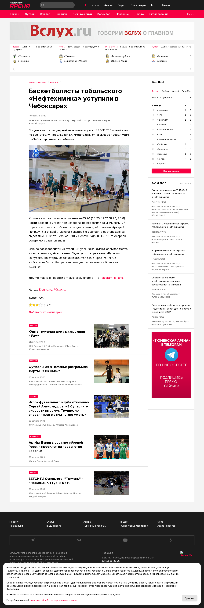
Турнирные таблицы (95, 525)
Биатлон (61, 14)
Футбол (45, 14)
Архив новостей (166, 525)
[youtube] (125, 540)
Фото (153, 5)
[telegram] (33, 540)
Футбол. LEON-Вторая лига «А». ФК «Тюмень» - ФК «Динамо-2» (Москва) (79, 57)
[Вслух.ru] (102, 31)
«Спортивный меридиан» (134, 525)
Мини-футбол (111, 47)
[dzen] (171, 540)
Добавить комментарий (45, 312)
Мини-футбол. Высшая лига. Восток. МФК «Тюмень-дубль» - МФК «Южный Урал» (125, 57)
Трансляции (138, 5)
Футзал (30, 14)
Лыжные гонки (82, 14)
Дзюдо (139, 14)
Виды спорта (54, 525)
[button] (14, 69)
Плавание (122, 14)
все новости (185, 183)
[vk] (79, 540)
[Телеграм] (171, 365)
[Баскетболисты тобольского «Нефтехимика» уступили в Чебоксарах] (79, 178)
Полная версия (171, 171)
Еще (189, 14)
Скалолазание (158, 14)
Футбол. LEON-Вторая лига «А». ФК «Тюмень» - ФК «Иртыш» (171, 57)
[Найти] (43, 5)
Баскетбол (34, 120)
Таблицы (158, 82)
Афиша (108, 5)
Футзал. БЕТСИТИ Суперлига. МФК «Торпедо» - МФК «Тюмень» (32, 57)
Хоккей (14, 14)
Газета (166, 5)
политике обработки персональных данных (54, 600)
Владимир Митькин (52, 289)
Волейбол (103, 14)
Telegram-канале (111, 277)
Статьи (51, 521)
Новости (94, 5)
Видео (122, 5)
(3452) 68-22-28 (111, 560)
